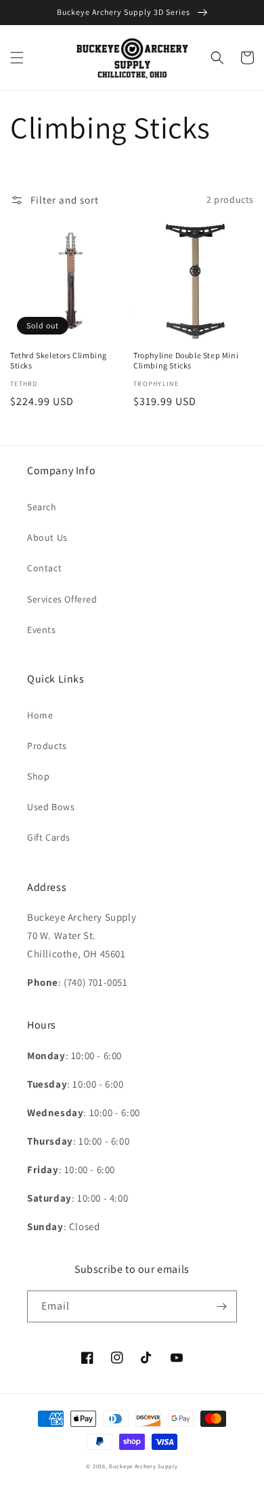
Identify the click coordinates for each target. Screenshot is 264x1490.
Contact (44, 568)
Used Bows (50, 807)
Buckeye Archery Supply (143, 1466)
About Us (47, 537)
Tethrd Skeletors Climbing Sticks (58, 360)
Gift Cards (48, 837)
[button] (17, 58)
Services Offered (62, 599)
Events (41, 630)
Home (40, 715)
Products (47, 746)
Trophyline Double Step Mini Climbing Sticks (185, 360)
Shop (38, 776)
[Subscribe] (221, 1306)
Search (42, 507)
